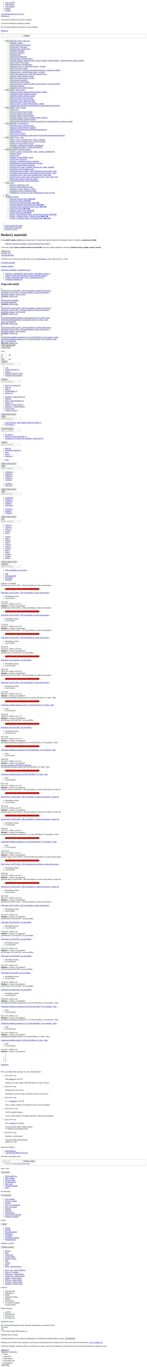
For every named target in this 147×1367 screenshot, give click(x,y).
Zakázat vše (5, 1350)
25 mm (8, 554)
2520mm (8, 480)
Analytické (7, 1356)
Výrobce (4, 361)
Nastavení (5, 1352)
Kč (10, 355)
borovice (8, 456)
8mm (7, 550)
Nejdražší (8, 580)
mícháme (13, 1123)
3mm (7, 552)
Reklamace (9, 1234)
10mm (8, 540)
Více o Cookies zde (95, 1342)
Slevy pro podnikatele (12, 1205)
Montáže (8, 1209)
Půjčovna (8, 1211)
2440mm (8, 474)
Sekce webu (5, 1172)
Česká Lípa (9, 408)
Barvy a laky (10, 137)
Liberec (8, 403)
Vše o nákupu (10, 6)
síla (3, 519)
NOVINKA (10, 425)
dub (7, 460)
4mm (7, 533)
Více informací (70, 1338)
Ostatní (4, 1224)
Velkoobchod (9, 5)
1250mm (9, 498)
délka (3, 466)
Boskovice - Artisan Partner (15, 406)
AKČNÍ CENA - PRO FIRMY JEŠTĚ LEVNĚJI (23, 423)
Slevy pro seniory (11, 1207)
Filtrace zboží (6, 347)
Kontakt (8, 10)
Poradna (8, 1203)
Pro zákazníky (6, 1195)
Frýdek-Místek (11, 391)
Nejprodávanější (10, 576)
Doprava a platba (11, 1201)
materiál (4, 442)
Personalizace (8, 1363)
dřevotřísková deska (13, 450)
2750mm (8, 483)
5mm (7, 542)
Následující (5, 1065)
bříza (8, 448)
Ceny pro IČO (10, 3)
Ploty (7, 183)
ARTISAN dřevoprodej (14, 375)
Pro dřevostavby (11, 123)
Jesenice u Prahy (11, 410)
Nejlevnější (9, 578)
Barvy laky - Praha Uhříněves (15, 1270)
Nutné (5, 1354)
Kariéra (7, 8)
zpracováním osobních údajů (21, 1163)
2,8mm (8, 544)
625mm (8, 511)
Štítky (3, 416)
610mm (8, 503)
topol (7, 454)
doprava (12, 1079)
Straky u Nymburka (13, 385)
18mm (8, 525)
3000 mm (9, 485)
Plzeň (8, 399)
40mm (8, 558)
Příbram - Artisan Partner (14, 405)
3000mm (8, 476)
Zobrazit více (6, 251)
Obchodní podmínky (12, 1238)
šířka (3, 491)
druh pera (5, 564)
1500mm (8, 513)
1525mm (8, 478)
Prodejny (9, 197)
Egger (8, 372)
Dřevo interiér (10, 90)
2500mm (9, 472)
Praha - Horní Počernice (14, 401)
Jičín (7, 389)
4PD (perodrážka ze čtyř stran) (16, 570)
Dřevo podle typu (11, 41)
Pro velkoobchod (11, 1232)
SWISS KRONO (12, 370)
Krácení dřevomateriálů (13, 1215)
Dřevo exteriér (10, 108)
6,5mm (8, 548)
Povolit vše (13, 1352)
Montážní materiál (11, 149)
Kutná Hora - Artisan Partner (15, 1276)
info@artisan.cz (41, 259)
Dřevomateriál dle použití (13, 226)
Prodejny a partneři (7, 1247)
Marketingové (8, 1358)
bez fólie (9, 434)
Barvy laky (9, 1184)
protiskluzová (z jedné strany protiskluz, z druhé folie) (24, 438)
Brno (8, 387)
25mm (8, 546)
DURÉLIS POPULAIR (14, 373)
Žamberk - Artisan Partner (15, 397)
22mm (8, 537)
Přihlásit (29, 1161)
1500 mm (9, 505)
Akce (7, 195)
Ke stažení (8, 1236)
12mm (8, 527)
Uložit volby (5, 1365)
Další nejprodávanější (8, 345)
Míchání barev (10, 1213)
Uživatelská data (9, 1361)
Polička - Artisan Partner (13, 1278)
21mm (8, 531)
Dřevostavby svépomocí (13, 228)
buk (7, 452)
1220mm (8, 501)
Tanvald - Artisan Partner (13, 1282)
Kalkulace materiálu (12, 1217)
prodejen (13, 1101)
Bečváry (9, 393)
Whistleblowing (10, 1240)
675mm (8, 499)
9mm (7, 538)
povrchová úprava (7, 428)
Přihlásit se (4, 31)
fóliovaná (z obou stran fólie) (16, 436)
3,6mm (8, 556)
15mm (8, 529)
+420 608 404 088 (12, 14)
